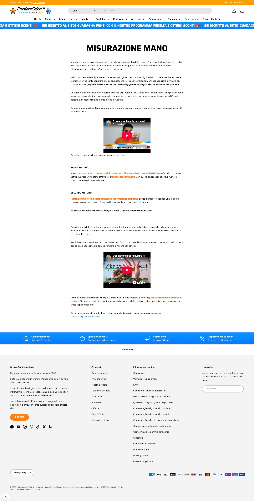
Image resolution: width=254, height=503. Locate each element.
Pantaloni (101, 19)
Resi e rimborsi (141, 449)
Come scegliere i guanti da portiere (151, 408)
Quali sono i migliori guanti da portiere (153, 402)
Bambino (172, 19)
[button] (242, 10)
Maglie (85, 19)
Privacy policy (140, 455)
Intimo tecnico (66, 19)
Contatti (215, 19)
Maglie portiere (99, 385)
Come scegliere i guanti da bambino (152, 414)
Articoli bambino (100, 420)
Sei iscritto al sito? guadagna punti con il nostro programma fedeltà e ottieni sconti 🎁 (113, 25)
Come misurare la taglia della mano (152, 426)
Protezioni (118, 19)
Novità (37, 19)
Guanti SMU (97, 414)
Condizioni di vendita (144, 444)
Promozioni (155, 19)
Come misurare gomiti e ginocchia (151, 432)
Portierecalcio (21, 487)
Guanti (48, 19)
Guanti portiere (99, 373)
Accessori (136, 19)
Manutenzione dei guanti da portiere (152, 396)
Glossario (138, 438)
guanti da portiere (91, 62)
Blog (205, 19)
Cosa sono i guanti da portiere (149, 391)
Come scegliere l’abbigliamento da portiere (156, 420)
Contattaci (138, 373)
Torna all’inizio (127, 349)
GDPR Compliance (143, 461)
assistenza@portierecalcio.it (85, 316)
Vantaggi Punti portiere (145, 379)
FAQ (135, 385)
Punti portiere (192, 19)
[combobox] (140, 11)
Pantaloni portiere (100, 391)
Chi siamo (19, 417)
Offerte (95, 408)
